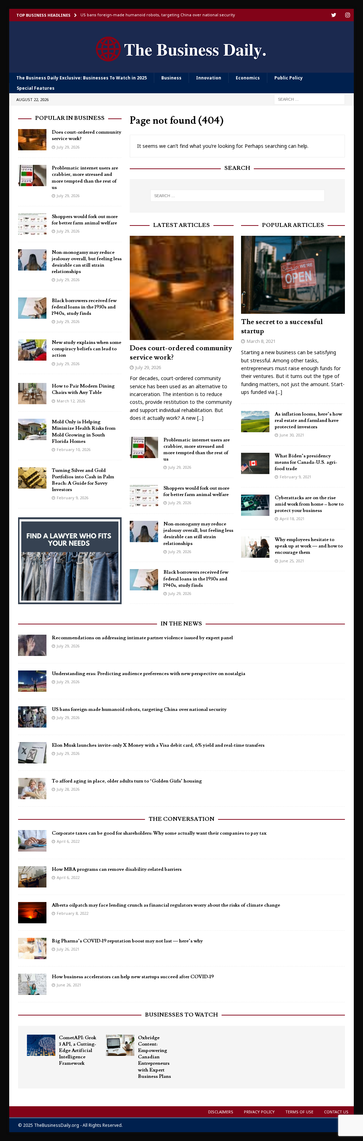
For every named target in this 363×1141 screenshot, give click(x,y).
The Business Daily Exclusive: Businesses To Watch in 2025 (81, 78)
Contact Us (336, 1111)
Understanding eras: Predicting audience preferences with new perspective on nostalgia (148, 673)
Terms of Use (299, 1111)
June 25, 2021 (292, 560)
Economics (248, 78)
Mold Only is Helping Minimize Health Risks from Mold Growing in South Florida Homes (84, 432)
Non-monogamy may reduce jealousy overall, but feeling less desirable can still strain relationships (198, 534)
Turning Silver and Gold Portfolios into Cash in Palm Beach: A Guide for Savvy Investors (83, 480)
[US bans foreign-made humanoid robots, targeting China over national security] (32, 717)
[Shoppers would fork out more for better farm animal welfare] (144, 495)
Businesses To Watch (181, 1014)
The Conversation (181, 819)
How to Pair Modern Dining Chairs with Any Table (83, 389)
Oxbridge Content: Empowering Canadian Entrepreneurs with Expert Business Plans (154, 1057)
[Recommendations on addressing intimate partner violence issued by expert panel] (32, 645)
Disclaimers (220, 1111)
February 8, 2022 (72, 913)
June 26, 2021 (69, 984)
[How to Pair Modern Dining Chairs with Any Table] (32, 393)
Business (171, 78)
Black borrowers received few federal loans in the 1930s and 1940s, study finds (195, 578)
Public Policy (288, 78)
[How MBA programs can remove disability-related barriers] (32, 876)
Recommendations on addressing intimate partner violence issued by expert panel (142, 638)
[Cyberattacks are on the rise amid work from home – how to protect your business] (255, 505)
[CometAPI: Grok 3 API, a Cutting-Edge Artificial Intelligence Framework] (41, 1045)
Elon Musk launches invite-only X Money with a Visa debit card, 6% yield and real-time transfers (158, 745)
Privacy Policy (259, 1111)
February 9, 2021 (295, 476)
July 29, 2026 (148, 367)
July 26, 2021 (68, 949)
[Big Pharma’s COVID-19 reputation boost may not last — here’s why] (32, 948)
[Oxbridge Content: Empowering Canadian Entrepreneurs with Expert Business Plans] (120, 1045)
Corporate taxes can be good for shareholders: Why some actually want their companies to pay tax (159, 833)
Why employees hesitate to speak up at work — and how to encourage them (309, 546)
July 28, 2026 (68, 789)
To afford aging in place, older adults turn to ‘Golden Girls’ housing (127, 781)
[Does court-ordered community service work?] (182, 288)
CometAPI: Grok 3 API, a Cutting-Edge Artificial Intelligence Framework (77, 1051)
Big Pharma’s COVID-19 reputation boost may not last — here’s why (127, 941)
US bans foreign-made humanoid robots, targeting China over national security (139, 709)
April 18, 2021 (292, 518)
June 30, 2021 (292, 435)
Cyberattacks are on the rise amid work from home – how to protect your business (309, 504)
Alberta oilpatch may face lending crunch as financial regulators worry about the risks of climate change (166, 905)
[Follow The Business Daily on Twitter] (334, 15)
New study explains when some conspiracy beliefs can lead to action (86, 348)
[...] (200, 417)
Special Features (36, 88)
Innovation (208, 78)
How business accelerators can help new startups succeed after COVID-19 (133, 977)
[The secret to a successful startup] (293, 275)
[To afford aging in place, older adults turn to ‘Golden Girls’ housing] (32, 788)
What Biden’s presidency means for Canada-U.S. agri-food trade (306, 462)
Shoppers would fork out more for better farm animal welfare (196, 491)
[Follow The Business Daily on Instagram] (347, 15)
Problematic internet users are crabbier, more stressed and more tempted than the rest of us (196, 450)
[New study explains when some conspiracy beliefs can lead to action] (32, 350)
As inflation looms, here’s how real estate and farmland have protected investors (308, 420)
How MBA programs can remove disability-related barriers (117, 869)
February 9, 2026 (72, 497)
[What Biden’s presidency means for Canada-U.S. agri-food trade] (255, 463)
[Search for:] (309, 99)
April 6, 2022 (68, 841)
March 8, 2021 (261, 341)
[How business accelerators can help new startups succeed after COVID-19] (32, 984)
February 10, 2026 (73, 449)
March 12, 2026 (71, 400)
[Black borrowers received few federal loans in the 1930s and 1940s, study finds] (144, 579)
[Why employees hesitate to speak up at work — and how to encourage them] (255, 547)
